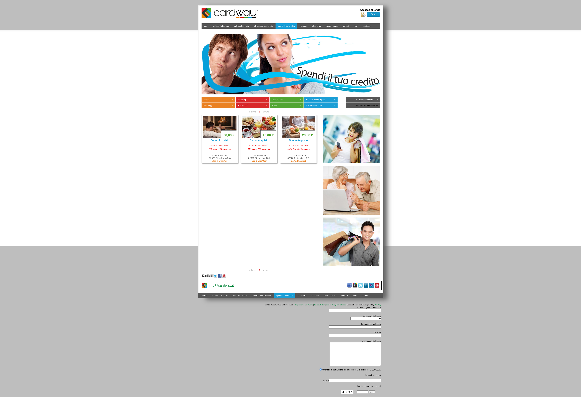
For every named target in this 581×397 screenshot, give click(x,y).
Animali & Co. (244, 105)
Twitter (360, 285)
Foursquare (371, 285)
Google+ (355, 285)
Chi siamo (316, 26)
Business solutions (314, 105)
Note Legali (341, 305)
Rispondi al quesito (373, 375)
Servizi (207, 100)
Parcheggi (208, 105)
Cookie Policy (331, 305)
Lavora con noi (332, 26)
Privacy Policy (319, 305)
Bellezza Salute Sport (315, 100)
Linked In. (365, 285)
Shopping (242, 100)
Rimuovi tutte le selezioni (367, 105)
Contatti (346, 26)
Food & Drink (277, 100)
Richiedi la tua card (221, 26)
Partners (367, 26)
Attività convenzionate (263, 26)
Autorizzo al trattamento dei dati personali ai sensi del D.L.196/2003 (351, 370)
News (356, 26)
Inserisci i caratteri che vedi (369, 386)
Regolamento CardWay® (304, 305)
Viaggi (274, 105)
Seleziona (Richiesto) (372, 316)
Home (206, 26)
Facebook (349, 285)
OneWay (377, 305)
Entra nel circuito (241, 26)
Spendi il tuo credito (286, 26)
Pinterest (376, 285)
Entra (373, 14)
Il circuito (303, 26)
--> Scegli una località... (364, 100)
